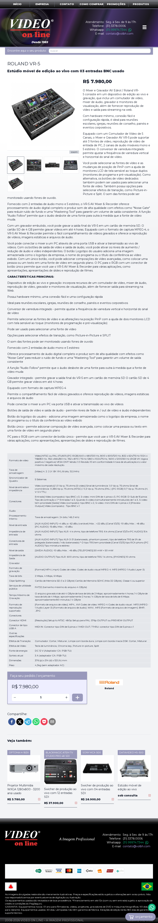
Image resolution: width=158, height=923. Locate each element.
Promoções (116, 4)
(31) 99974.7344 (116, 29)
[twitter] (20, 721)
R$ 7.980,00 (97, 81)
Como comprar (91, 4)
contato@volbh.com (119, 33)
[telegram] (28, 721)
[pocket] (44, 721)
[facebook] (11, 721)
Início (17, 4)
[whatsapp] (36, 721)
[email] (52, 721)
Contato (67, 4)
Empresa (42, 4)
